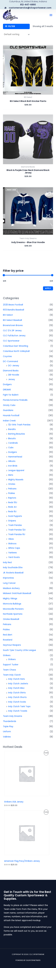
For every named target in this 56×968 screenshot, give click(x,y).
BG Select (8, 315)
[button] (51, 15)
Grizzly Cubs (9, 405)
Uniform (7, 731)
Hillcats (11, 461)
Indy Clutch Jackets (18, 683)
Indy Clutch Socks (17, 701)
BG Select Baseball (12, 320)
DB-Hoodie (13, 374)
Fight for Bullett (11, 394)
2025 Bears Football (13, 304)
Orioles (11, 484)
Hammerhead (15, 456)
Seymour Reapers (12, 645)
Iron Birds (12, 465)
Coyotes (7, 356)
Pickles (11, 493)
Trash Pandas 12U (17, 529)
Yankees (12, 552)
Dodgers (7, 384)
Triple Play (8, 726)
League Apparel (16, 470)
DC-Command (10, 361)
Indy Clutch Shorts (17, 697)
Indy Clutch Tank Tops (19, 706)
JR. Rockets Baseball (13, 572)
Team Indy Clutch (12, 674)
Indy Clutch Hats (16, 679)
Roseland (7, 639)
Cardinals (13, 443)
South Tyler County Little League (19, 650)
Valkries (7, 736)
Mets (10, 475)
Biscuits (12, 438)
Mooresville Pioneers (13, 609)
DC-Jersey (13, 365)
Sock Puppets (15, 516)
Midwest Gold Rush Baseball (17, 593)
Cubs (10, 447)
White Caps (14, 548)
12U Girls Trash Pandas (19, 424)
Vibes (11, 539)
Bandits (12, 429)
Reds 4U (12, 507)
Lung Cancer (9, 583)
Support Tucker (10, 664)
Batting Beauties (16, 433)
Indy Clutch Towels (17, 711)
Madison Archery (11, 588)
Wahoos (12, 543)
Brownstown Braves (13, 325)
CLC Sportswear (11, 340)
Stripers (12, 520)
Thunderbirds (9, 721)
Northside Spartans (12, 614)
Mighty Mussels (15, 479)
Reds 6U (12, 511)
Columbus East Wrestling (15, 346)
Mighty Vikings (10, 598)
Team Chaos (9, 669)
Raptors (12, 497)
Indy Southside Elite (13, 567)
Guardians (8, 410)
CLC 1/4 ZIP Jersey (12, 330)
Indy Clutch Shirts (17, 692)
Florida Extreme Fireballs (15, 400)
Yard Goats (14, 557)
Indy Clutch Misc (16, 688)
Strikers (6, 655)
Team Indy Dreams (12, 716)
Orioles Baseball (11, 619)
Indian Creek (9, 420)
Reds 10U (12, 502)
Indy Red (7, 562)
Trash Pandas (15, 525)
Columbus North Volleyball (16, 351)
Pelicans (12, 488)
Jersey (11, 379)
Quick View (28, 92)
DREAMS (7, 389)
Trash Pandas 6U (16, 534)
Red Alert (7, 634)
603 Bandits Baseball (13, 309)
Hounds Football (11, 415)
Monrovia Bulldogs (12, 603)
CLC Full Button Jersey (14, 335)
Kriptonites (8, 577)
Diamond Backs (11, 370)
